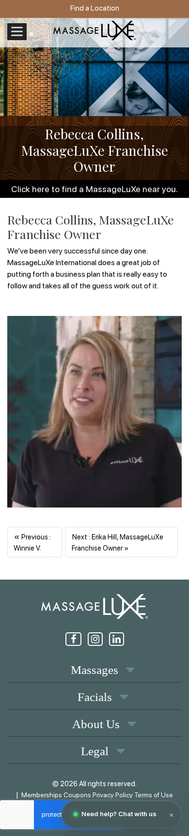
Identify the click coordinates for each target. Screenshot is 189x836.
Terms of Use (153, 795)
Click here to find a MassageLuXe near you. (94, 189)
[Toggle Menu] (17, 31)
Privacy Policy (113, 795)
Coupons (77, 795)
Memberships (41, 795)
